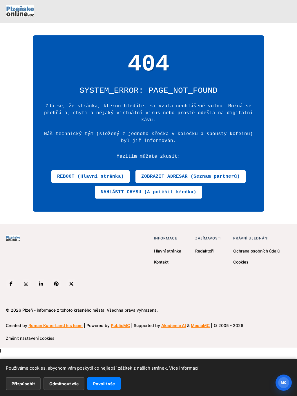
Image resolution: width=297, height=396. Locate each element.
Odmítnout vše (64, 383)
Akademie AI (173, 325)
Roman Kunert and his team (55, 325)
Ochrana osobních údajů (256, 250)
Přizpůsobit (23, 383)
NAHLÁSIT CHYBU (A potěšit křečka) (148, 192)
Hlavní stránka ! (169, 250)
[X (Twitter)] (71, 284)
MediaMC (200, 325)
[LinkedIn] (41, 284)
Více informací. (184, 368)
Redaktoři (204, 250)
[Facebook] (11, 284)
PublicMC (120, 325)
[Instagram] (26, 284)
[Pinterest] (56, 284)
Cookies (241, 261)
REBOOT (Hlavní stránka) (90, 176)
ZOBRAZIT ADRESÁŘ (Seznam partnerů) (190, 176)
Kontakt (161, 261)
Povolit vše (104, 383)
